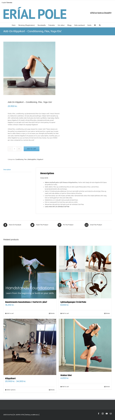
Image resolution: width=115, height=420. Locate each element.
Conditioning (19, 159)
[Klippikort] (29, 347)
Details (52, 313)
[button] (100, 25)
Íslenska (9, 3)
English (4, 3)
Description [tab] (7, 170)
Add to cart (31, 149)
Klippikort (40, 159)
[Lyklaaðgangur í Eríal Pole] (85, 272)
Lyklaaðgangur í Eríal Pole (73, 302)
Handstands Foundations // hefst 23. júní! (26, 302)
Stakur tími (66, 375)
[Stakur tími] (85, 345)
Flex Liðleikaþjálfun (30, 159)
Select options (11, 390)
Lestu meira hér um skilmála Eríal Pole (57, 207)
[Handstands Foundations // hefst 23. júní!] (29, 272)
